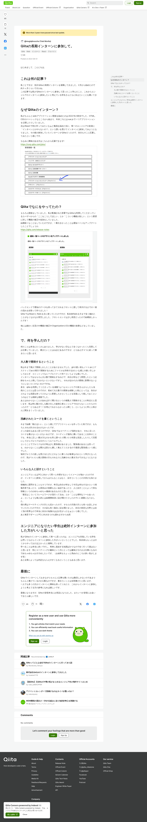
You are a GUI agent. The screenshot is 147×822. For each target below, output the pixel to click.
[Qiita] (8, 3)
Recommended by (38, 657)
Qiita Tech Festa (61, 779)
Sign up (34, 641)
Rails (28, 51)
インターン (36, 51)
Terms (33, 767)
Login (129, 3)
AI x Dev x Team (99, 7)
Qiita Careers (83, 7)
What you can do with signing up (41, 636)
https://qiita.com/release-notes (35, 229)
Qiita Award (59, 782)
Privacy (34, 771)
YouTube (82, 779)
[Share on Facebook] (5, 41)
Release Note (60, 763)
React (44, 51)
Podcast (82, 782)
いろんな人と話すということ (124, 97)
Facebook (83, 775)
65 (5, 18)
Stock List (16, 8)
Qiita (23, 51)
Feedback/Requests (39, 782)
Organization (69, 8)
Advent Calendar (61, 775)
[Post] (5, 34)
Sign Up (64, 735)
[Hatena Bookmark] (5, 48)
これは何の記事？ (117, 76)
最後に (113, 106)
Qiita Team (107, 763)
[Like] (5, 14)
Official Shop (108, 771)
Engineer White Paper (63, 786)
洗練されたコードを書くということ (127, 93)
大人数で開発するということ (124, 90)
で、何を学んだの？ (118, 87)
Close (25, 814)
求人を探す (12, 814)
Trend (7, 8)
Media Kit (34, 779)
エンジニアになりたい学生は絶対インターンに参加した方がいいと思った (127, 101)
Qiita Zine (106, 767)
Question (26, 8)
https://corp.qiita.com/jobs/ (33, 144)
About (33, 763)
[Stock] (5, 24)
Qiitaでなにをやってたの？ (120, 83)
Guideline (34, 775)
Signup (138, 3)
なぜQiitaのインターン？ (120, 80)
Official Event (38, 8)
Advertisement (36, 790)
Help (33, 786)
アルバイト (52, 51)
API (56, 790)
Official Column (53, 7)
